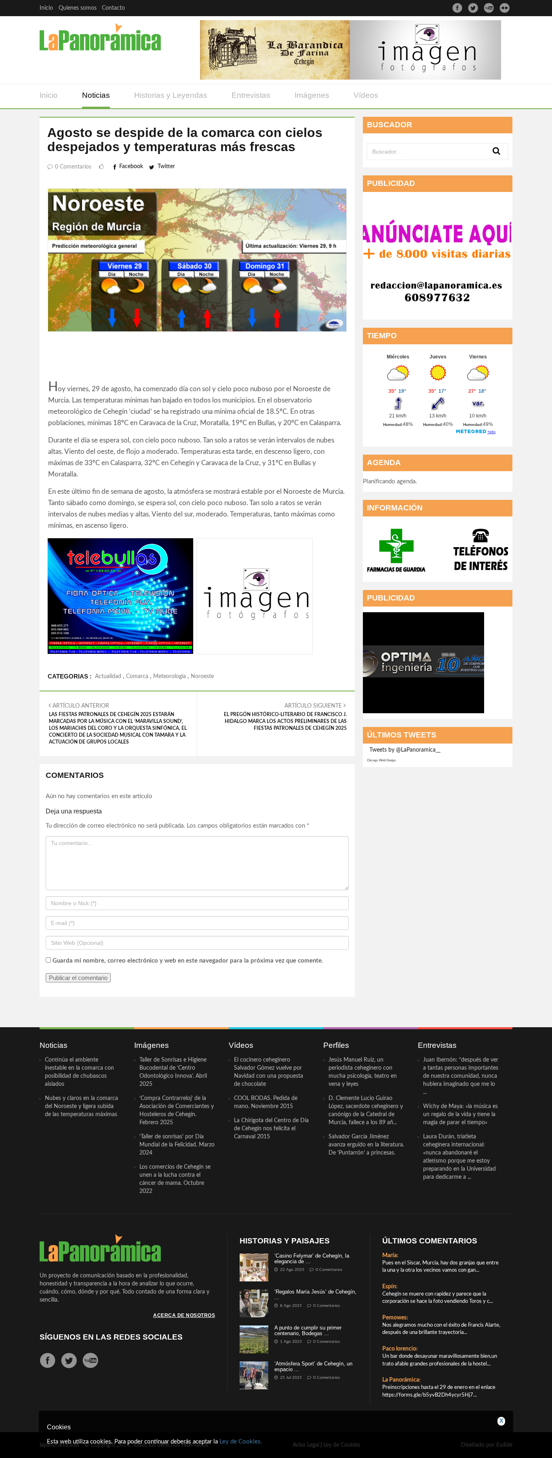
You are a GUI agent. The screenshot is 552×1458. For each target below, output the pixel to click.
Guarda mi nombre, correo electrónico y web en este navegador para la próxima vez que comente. (188, 961)
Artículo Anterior (118, 724)
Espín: (390, 1286)
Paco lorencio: (400, 1349)
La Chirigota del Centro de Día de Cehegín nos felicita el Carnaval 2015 (271, 1129)
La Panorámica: (401, 1380)
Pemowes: (395, 1318)
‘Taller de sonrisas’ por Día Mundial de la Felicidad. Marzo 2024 (177, 1145)
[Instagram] (504, 8)
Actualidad (108, 676)
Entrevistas (251, 95)
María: (390, 1255)
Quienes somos (78, 8)
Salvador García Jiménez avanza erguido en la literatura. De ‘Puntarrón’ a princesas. (366, 1145)
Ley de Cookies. (240, 1442)
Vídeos (366, 95)
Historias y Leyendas (170, 95)
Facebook (131, 166)
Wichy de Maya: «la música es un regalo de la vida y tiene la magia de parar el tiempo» (460, 1114)
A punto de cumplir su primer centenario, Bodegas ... (307, 1330)
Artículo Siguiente (285, 717)
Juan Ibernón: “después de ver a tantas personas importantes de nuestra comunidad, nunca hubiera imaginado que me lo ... (460, 1076)
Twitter (166, 166)
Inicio (46, 8)
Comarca (137, 676)
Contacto (113, 8)
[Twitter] (473, 8)
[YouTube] (489, 8)
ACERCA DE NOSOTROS (184, 1315)
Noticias (96, 95)
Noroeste (202, 676)
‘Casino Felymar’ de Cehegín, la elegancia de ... (311, 1258)
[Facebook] (457, 8)
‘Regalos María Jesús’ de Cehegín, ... (315, 1294)
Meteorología (169, 676)
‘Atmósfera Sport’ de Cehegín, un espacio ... (313, 1366)
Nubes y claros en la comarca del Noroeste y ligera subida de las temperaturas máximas (81, 1106)
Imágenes (312, 95)
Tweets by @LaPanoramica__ (404, 750)
